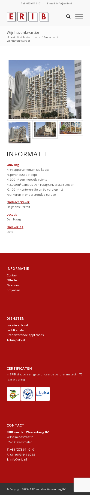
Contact (12, 275)
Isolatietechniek (18, 325)
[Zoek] (66, 16)
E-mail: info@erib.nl (59, 3)
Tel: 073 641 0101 (31, 3)
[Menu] (77, 16)
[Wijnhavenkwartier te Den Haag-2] (45, 129)
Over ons (13, 285)
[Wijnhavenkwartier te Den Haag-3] (70, 128)
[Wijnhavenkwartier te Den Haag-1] (45, 89)
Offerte (12, 280)
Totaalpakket (16, 340)
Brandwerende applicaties (25, 335)
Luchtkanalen (16, 330)
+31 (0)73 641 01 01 (23, 449)
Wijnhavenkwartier (23, 32)
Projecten (13, 290)
